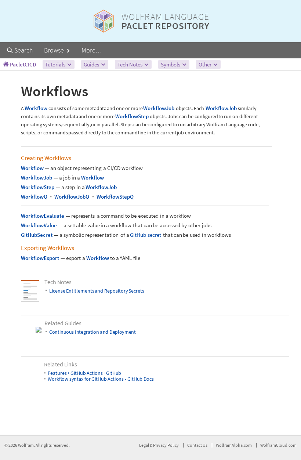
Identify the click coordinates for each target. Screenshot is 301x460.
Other (206, 64)
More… (91, 50)
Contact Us (197, 445)
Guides (92, 64)
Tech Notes (130, 64)
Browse (54, 50)
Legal (144, 445)
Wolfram (26, 445)
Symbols (171, 64)
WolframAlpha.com (234, 445)
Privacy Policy (166, 445)
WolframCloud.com (278, 445)
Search (23, 50)
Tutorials (55, 64)
